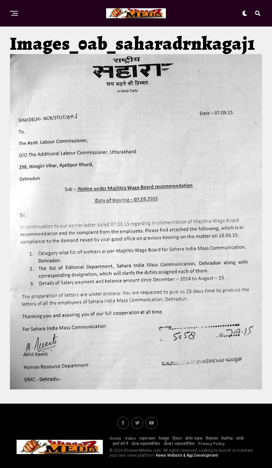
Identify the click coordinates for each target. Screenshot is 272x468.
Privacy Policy (211, 443)
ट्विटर (177, 438)
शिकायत (212, 438)
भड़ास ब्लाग (147, 438)
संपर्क (240, 438)
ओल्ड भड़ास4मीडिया (145, 443)
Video (130, 438)
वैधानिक (227, 438)
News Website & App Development (187, 455)
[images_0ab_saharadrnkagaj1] (136, 387)
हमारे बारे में (120, 443)
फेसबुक (164, 438)
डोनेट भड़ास (193, 438)
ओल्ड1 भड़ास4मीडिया (179, 443)
